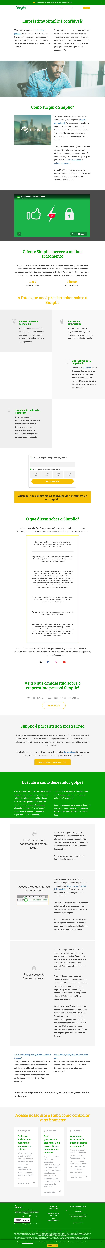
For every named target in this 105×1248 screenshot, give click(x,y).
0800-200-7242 (82, 1216)
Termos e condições (53, 1220)
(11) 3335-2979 (78, 1211)
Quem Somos (69, 8)
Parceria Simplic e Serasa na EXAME (52, 762)
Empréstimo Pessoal (53, 1213)
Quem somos (72, 885)
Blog (80, 8)
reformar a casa (74, 159)
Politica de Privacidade (27, 1243)
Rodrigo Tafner (24, 1183)
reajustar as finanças (62, 163)
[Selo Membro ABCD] (27, 1220)
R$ (36, 475)
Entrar (87, 8)
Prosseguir (52, 1246)
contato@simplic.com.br (79, 1219)
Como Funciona (59, 8)
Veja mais (54, 705)
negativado (87, 367)
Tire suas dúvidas (79, 1222)
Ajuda (75, 8)
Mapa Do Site (53, 1215)
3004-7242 (84, 1214)
